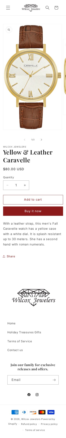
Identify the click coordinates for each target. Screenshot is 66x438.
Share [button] (11, 256)
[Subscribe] (54, 380)
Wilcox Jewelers (31, 419)
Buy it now (33, 211)
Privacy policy (49, 424)
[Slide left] (25, 140)
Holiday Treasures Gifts (24, 332)
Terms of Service (19, 341)
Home (11, 323)
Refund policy (29, 424)
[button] (8, 7)
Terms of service (35, 430)
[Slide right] (41, 140)
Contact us (15, 350)
